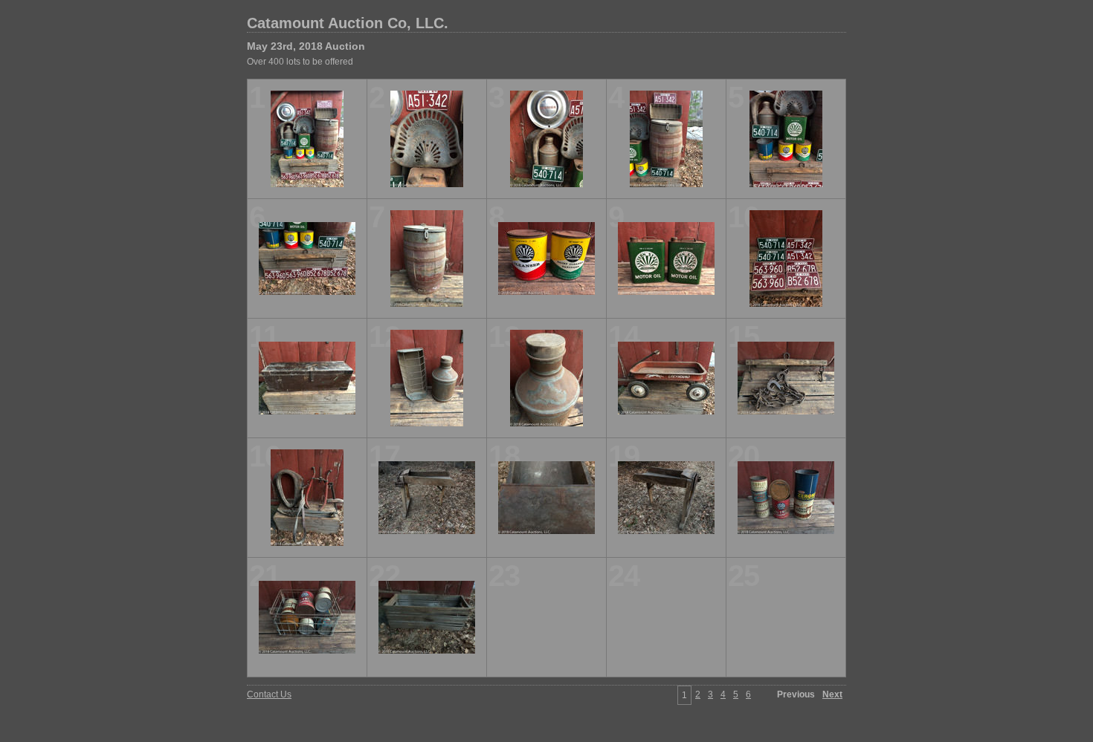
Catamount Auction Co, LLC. (347, 23)
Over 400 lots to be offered (300, 61)
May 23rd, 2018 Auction (306, 46)
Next (832, 694)
